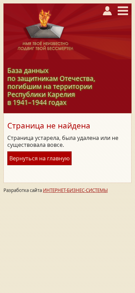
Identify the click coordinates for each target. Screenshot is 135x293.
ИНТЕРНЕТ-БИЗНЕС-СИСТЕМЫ (75, 190)
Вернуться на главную (39, 158)
